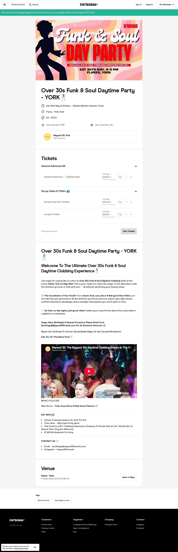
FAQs (43, 532)
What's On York (43, 500)
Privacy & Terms (111, 525)
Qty (120, 177)
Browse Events (18, 4)
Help (75, 532)
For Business (165, 4)
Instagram (140, 525)
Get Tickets (129, 231)
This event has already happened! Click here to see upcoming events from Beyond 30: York (47, 12)
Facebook (140, 528)
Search (35, 4)
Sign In (139, 4)
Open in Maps (128, 477)
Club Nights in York (62, 500)
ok (35, 547)
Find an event (46, 525)
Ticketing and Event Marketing (84, 525)
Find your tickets (47, 528)
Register (149, 4)
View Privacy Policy (21, 548)
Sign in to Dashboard (81, 528)
